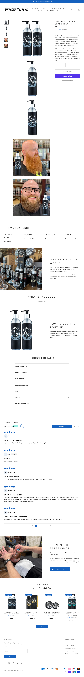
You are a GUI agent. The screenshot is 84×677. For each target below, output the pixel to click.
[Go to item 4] (6, 40)
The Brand (41, 10)
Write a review (62, 427)
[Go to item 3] (6, 34)
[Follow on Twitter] (9, 663)
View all (42, 626)
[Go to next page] (51, 526)
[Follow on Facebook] (5, 663)
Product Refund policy (70, 651)
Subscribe (10, 656)
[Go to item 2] (6, 28)
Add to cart (67, 71)
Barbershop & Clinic (54, 10)
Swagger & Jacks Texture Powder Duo (32, 613)
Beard (54, 8)
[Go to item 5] (6, 45)
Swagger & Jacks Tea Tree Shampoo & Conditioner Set (72, 614)
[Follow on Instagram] (13, 663)
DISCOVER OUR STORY (59, 569)
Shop (44, 8)
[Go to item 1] (6, 22)
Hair (49, 8)
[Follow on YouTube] (17, 663)
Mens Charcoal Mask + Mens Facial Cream (52, 613)
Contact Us (67, 643)
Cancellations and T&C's (71, 648)
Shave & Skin (62, 8)
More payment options (67, 80)
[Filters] (74, 426)
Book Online (36, 8)
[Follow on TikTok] (22, 663)
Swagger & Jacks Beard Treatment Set (12, 613)
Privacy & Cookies (69, 645)
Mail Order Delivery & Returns (72, 654)
